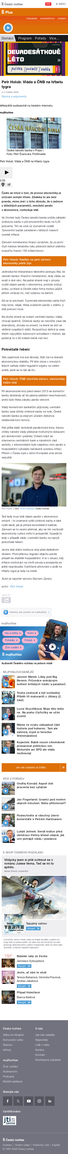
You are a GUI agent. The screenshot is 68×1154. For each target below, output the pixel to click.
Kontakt (40, 1054)
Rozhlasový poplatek (48, 1059)
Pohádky (10, 640)
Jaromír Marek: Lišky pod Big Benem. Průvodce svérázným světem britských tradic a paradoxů (41, 680)
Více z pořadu (13, 778)
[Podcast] (3, 184)
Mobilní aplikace (13, 1081)
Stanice (7, 1044)
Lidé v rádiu (42, 1044)
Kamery (62, 18)
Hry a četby (11, 633)
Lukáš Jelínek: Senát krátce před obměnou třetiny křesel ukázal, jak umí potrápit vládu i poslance (40, 835)
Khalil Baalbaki (27, 509)
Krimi (31, 633)
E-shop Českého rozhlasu (23, 852)
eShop (7, 1049)
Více (54, 38)
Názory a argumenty (14, 96)
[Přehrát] (6, 172)
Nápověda (41, 1039)
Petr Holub (16, 586)
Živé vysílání (12, 647)
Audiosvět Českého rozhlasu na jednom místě (27, 663)
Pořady (40, 38)
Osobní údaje (22, 1145)
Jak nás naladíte (45, 1034)
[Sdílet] (9, 184)
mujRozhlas (8, 623)
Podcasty (9, 1076)
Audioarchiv (47, 18)
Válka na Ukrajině (13, 1034)
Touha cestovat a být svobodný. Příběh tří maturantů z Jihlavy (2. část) (39, 696)
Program (31, 18)
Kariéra (39, 1049)
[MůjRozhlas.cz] (6, 113)
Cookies (7, 1145)
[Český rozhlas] (12, 4)
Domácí (7, 38)
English (56, 1145)
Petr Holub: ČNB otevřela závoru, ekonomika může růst (34, 380)
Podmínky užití (41, 1145)
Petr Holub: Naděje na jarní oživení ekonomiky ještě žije (27, 261)
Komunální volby (13, 1039)
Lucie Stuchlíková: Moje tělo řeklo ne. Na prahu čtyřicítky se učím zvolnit (40, 712)
